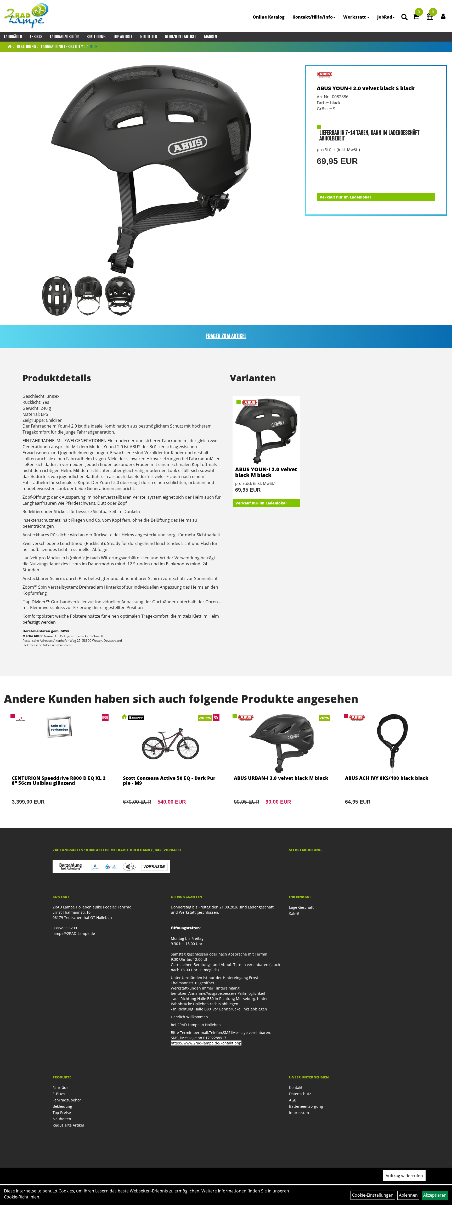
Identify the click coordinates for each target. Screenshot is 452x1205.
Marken (210, 36)
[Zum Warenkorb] (416, 17)
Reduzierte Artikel (180, 36)
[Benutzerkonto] (443, 16)
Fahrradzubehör (64, 36)
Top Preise (62, 1112)
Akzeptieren (435, 1195)
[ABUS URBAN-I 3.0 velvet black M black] (282, 766)
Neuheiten (148, 36)
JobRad (384, 17)
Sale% (294, 913)
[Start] (10, 46)
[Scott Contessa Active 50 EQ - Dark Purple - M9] (171, 766)
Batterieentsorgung (306, 1106)
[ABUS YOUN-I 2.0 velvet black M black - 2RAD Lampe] (266, 431)
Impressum (299, 1112)
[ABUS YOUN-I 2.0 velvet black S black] (151, 169)
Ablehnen (408, 1195)
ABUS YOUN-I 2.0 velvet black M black (266, 472)
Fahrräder (13, 36)
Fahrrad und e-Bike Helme (63, 46)
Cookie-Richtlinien (21, 1197)
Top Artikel (122, 36)
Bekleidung (96, 36)
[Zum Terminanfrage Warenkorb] (430, 17)
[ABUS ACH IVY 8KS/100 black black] (393, 766)
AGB (292, 1100)
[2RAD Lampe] (26, 16)
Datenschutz (300, 1093)
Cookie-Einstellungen (372, 1195)
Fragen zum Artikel (226, 336)
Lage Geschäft (301, 907)
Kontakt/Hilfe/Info (312, 17)
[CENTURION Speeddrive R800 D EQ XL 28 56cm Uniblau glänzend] (59, 766)
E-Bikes (36, 36)
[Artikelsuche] (404, 17)
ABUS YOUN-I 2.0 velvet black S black (366, 88)
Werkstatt (355, 17)
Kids (93, 46)
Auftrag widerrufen (404, 1176)
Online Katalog (269, 17)
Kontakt (295, 1087)
